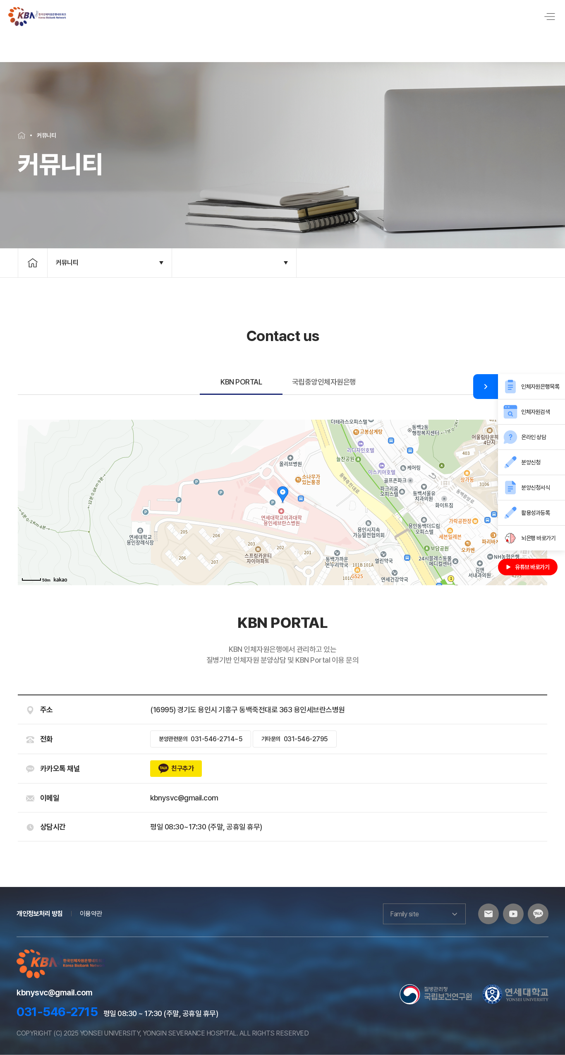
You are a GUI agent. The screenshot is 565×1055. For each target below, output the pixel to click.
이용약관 (91, 914)
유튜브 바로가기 (532, 567)
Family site (404, 914)
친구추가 (182, 768)
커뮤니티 (67, 263)
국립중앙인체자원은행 (324, 381)
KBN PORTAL (241, 381)
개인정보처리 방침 (40, 914)
